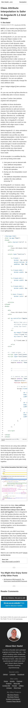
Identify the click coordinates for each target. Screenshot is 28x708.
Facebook (21, 674)
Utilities (21, 686)
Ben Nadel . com (7, 2)
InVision (9, 688)
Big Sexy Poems (13, 695)
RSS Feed (17, 688)
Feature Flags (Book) (14, 701)
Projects (9, 683)
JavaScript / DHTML (20, 25)
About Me (17, 683)
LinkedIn (12, 674)
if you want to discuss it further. (14, 604)
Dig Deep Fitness (13, 697)
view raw (24, 439)
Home (6, 681)
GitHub (3, 440)
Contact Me (6, 686)
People (14, 686)
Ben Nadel (6, 22)
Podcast (19, 681)
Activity (12, 681)
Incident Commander (13, 699)
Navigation (23, 2)
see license (19, 619)
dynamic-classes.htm (6, 439)
